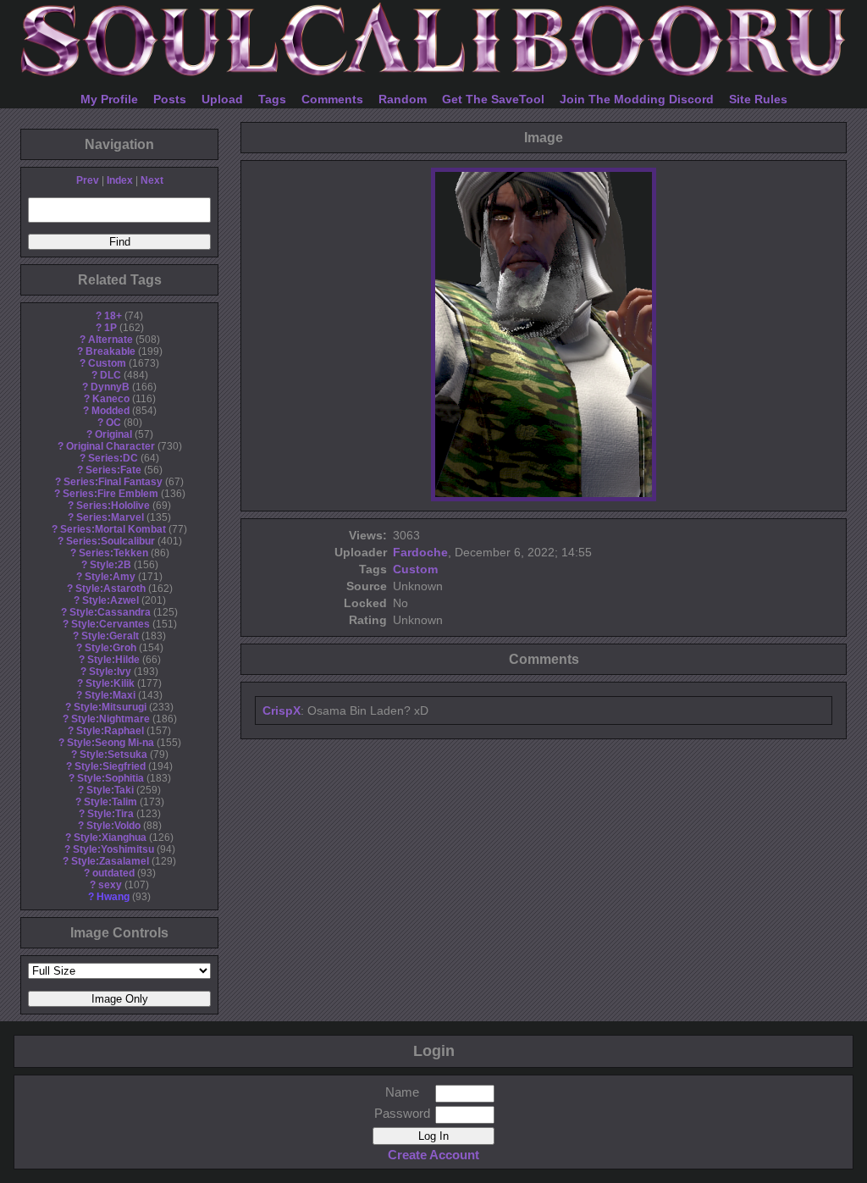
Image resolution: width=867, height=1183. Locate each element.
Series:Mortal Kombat (113, 529)
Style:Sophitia (110, 778)
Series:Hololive (113, 505)
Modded (110, 411)
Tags (272, 99)
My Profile (109, 99)
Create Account (433, 1154)
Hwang (113, 897)
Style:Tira (110, 814)
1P (110, 328)
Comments (332, 99)
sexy (110, 885)
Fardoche (420, 552)
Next (152, 180)
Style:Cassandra (110, 612)
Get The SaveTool (493, 99)
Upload (222, 99)
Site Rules (758, 99)
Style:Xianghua (110, 837)
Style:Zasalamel (110, 861)
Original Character (110, 446)
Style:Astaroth (110, 588)
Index (120, 180)
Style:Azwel (110, 600)
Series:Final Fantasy (113, 482)
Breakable (110, 351)
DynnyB (110, 387)
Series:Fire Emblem (110, 494)
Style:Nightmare (110, 719)
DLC (110, 375)
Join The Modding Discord (637, 99)
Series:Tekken (113, 553)
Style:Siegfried (110, 766)
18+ (113, 316)
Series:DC (113, 458)
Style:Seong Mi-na (110, 743)
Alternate (110, 340)
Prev (87, 180)
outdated (113, 873)
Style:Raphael (110, 731)
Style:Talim (110, 802)
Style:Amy (110, 577)
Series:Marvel (110, 517)
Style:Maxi (110, 695)
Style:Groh (110, 648)
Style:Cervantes (110, 624)
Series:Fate (113, 470)
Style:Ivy (110, 671)
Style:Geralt (110, 636)
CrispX (281, 710)
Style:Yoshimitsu (113, 849)
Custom (107, 363)
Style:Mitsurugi (110, 707)
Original (113, 434)
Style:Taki (110, 790)
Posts (169, 99)
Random (402, 99)
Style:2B (110, 565)
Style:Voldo (113, 826)
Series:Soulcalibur (110, 541)
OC (113, 422)
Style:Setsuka (113, 754)
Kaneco (111, 399)
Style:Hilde (113, 660)
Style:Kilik (110, 683)
